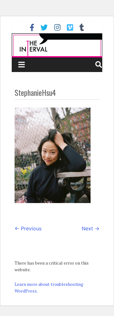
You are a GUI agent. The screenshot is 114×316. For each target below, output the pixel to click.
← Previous (28, 228)
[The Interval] (57, 44)
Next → (90, 228)
